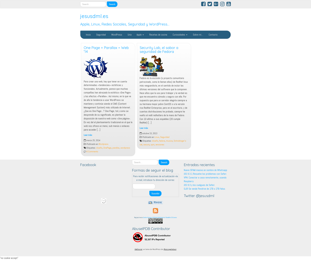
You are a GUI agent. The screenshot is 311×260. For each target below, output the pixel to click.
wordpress (125, 147)
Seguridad (101, 34)
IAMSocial (138, 249)
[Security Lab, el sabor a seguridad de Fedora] (164, 65)
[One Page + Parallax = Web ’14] (108, 67)
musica (169, 140)
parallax (116, 147)
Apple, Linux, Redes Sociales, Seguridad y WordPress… (124, 24)
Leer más (88, 135)
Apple (139, 34)
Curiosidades (179, 34)
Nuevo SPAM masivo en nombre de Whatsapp (205, 170)
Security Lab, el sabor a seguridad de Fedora (159, 49)
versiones (160, 144)
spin (153, 144)
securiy (146, 144)
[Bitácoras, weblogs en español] (155, 202)
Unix (129, 34)
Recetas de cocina (158, 34)
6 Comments (92, 151)
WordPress (116, 34)
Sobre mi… (197, 34)
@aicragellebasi (169, 249)
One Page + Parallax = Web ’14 (106, 49)
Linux (157, 137)
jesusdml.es (94, 16)
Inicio (88, 34)
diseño (99, 147)
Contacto (213, 34)
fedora (162, 140)
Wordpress (103, 144)
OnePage (107, 147)
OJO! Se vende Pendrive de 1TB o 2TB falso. (204, 188)
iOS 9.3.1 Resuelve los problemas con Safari (205, 173)
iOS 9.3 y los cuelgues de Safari (199, 185)
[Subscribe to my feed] (155, 210)
